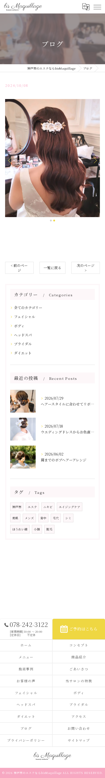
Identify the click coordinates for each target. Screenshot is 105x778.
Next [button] (95, 160)
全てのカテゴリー (28, 307)
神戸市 (16, 507)
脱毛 (49, 529)
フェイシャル (24, 316)
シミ (68, 518)
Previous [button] (10, 160)
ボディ (19, 325)
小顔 (37, 529)
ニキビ (47, 507)
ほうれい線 (20, 529)
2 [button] (54, 220)
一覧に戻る (52, 267)
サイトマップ (79, 740)
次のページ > (86, 268)
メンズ (29, 518)
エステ (32, 507)
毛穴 (56, 518)
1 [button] (51, 220)
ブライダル (23, 343)
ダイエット (23, 352)
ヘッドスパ (23, 334)
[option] (52, 158)
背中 (43, 518)
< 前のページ (19, 268)
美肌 (15, 518)
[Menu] (97, 6)
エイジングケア (69, 507)
